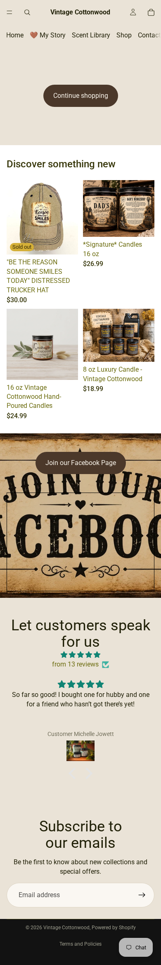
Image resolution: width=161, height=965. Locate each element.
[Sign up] (142, 895)
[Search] (27, 12)
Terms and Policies (80, 944)
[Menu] (9, 12)
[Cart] (151, 12)
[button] (74, 773)
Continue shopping (80, 96)
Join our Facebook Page (80, 463)
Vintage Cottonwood (66, 927)
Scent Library (91, 35)
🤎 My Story (48, 35)
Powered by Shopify (114, 927)
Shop (124, 35)
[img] (80, 655)
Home (15, 35)
